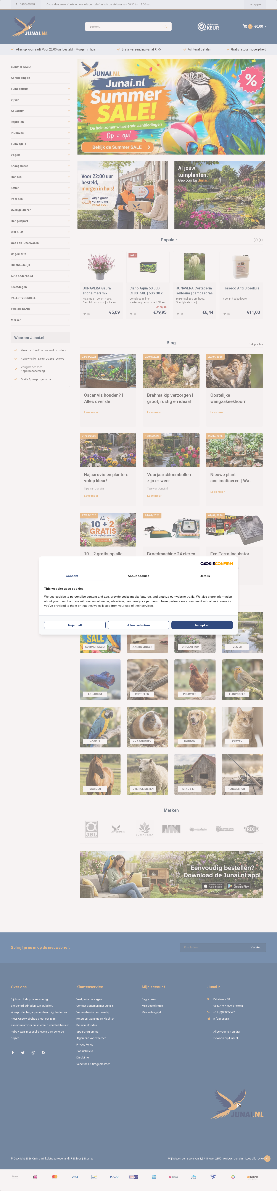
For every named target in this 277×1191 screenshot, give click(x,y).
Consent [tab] (72, 576)
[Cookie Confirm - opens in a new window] (216, 564)
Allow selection (138, 625)
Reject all (75, 625)
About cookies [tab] (138, 576)
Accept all (202, 625)
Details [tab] (205, 576)
